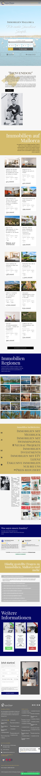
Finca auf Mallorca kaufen (4, 727)
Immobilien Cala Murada (35, 713)
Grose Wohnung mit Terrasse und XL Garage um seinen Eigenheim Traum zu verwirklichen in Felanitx (12, 201)
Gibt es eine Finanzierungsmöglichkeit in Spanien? (13, 595)
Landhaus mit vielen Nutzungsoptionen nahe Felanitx (28, 325)
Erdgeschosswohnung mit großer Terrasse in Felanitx (28, 200)
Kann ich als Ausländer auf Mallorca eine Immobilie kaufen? (14, 583)
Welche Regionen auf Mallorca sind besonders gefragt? (13, 576)
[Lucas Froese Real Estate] (8, 4)
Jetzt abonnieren (32, 648)
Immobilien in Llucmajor (26, 719)
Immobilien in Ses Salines (34, 725)
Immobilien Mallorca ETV (14, 733)
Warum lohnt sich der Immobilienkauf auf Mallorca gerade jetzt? (15, 600)
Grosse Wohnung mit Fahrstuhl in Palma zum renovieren (12, 265)
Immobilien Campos (25, 715)
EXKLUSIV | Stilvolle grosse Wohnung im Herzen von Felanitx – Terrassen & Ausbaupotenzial (27, 230)
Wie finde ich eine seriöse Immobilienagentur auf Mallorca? (14, 598)
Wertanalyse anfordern (8, 648)
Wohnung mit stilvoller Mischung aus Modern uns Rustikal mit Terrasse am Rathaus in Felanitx (12, 172)
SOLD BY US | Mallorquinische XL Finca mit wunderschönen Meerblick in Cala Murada (12, 230)
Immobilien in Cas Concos (34, 717)
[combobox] (19, 45)
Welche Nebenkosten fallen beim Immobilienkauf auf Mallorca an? (15, 585)
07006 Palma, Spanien (10, 268)
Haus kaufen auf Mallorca (14, 722)
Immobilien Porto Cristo (26, 730)
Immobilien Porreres (26, 727)
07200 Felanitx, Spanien (26, 174)
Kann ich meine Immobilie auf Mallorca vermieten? (13, 590)
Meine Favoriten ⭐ (5, 720)
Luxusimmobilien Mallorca (4, 723)
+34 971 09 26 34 (35, 2)
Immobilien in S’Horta (35, 721)
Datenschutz (13, 720)
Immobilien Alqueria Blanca (25, 733)
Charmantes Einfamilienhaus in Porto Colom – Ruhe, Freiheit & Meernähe (28, 295)
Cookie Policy (23, 751)
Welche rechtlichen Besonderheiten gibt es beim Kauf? (13, 593)
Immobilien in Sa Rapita (26, 723)
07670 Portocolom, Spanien (26, 268)
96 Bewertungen (31, 552)
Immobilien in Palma (26, 721)
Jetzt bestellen (20, 645)
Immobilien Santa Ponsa (35, 733)
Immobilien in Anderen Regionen (26, 739)
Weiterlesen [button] (3, 549)
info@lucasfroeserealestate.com (9, 752)
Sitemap (3, 737)
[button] (20, 576)
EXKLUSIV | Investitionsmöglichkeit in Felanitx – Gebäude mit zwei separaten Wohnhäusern (12, 326)
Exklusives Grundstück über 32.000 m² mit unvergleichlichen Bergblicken (11, 295)
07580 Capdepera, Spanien (10, 299)
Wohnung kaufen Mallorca (4, 730)
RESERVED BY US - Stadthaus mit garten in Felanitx (28, 171)
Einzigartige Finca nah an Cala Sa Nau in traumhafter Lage (28, 265)
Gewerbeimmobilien (5, 732)
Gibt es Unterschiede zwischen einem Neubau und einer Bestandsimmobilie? (17, 588)
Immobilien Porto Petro (35, 729)
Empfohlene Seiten (14, 735)
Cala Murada (8, 234)
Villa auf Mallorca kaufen (14, 726)
